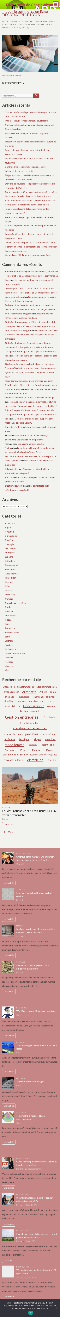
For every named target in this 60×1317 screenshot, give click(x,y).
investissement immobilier (30, 728)
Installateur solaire (30, 723)
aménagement (11, 691)
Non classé (10, 615)
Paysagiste (10, 750)
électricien (35, 760)
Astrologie (10, 523)
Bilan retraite (11, 469)
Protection (10, 628)
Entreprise (10, 552)
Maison (8, 590)
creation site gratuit (14, 485)
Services (9, 645)
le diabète (9, 739)
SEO (7, 456)
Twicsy (8, 448)
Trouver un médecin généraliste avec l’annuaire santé (30, 242)
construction (36, 701)
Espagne (9, 556)
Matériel (9, 598)
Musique (9, 611)
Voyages (9, 661)
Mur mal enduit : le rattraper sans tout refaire (26, 120)
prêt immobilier (11, 754)
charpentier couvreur (44, 696)
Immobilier (10, 577)
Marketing (10, 594)
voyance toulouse (13, 759)
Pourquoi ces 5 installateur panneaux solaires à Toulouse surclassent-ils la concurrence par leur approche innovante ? (27, 208)
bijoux (53, 691)
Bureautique (11, 535)
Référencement (12, 632)
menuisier (50, 739)
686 (9, 832)
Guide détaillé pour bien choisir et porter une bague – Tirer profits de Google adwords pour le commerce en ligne (30, 368)
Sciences (9, 640)
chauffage (9, 701)
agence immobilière (46, 686)
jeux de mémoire (48, 734)
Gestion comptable (30, 710)
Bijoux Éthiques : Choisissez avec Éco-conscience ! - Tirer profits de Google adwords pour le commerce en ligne (30, 414)
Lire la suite (9, 1188)
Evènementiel (11, 565)
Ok (30, 1313)
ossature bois (48, 744)
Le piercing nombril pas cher (29, 439)
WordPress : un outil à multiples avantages (36, 1011)
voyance (52, 754)
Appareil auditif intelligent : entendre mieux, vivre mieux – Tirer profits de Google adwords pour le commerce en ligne (31, 275)
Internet (9, 582)
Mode (8, 607)
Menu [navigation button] (55, 4)
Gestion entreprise (22, 717)
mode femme (14, 745)
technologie (10, 649)
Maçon (37, 739)
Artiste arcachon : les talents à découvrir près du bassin (31, 200)
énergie (52, 759)
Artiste (43, 691)
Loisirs (8, 586)
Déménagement (33, 706)
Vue (7, 670)
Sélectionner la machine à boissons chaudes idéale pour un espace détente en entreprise (31, 334)
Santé (7, 636)
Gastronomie (11, 573)
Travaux (9, 657)
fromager (51, 706)
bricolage (9, 696)
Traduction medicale (15, 653)
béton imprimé (24, 697)
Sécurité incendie (29, 754)
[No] (56, 1308)
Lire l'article (9, 883)
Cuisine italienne (12, 706)
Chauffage (10, 540)
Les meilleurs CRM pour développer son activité (28, 255)
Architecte (29, 691)
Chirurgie (9, 544)
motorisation (33, 745)
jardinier (31, 734)
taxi (41, 754)
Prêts (7, 624)
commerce (22, 701)
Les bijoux (24, 739)
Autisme (9, 477)
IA (44, 717)
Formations (10, 569)
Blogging (9, 531)
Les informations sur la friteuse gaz (32, 435)
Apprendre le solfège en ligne (30, 1081)
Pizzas (8, 619)
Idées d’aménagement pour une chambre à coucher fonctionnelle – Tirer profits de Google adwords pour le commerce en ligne (31, 385)
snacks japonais (12, 460)
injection (52, 717)
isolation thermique (13, 734)
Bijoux (8, 527)
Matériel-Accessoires (15, 603)
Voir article (9, 824)
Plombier (51, 750)
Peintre (24, 750)
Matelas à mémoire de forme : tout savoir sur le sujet (30, 397)
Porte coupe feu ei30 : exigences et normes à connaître (31, 192)
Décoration (10, 548)
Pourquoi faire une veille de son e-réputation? (36, 456)
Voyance (9, 666)
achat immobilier (25, 686)
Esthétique (10, 561)
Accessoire (9, 686)
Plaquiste (37, 750)
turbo (45, 754)
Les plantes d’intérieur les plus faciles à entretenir (28, 196)
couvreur (51, 701)
